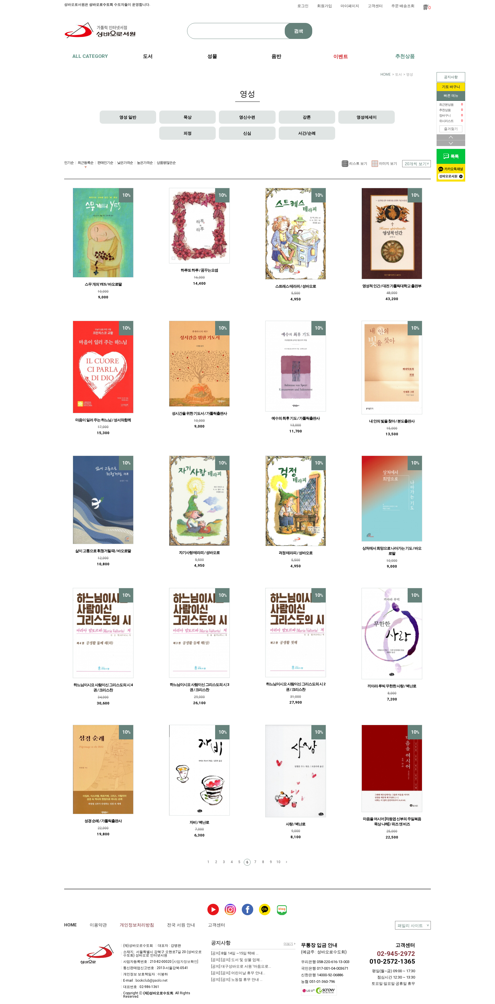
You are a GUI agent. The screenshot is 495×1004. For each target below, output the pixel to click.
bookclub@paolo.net (151, 981)
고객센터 (375, 6)
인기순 (69, 163)
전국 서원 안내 (181, 925)
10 (278, 862)
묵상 (188, 117)
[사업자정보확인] (185, 962)
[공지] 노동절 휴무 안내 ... (236, 979)
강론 (307, 117)
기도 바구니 (451, 87)
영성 (409, 74)
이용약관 (98, 925)
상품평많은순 (166, 163)
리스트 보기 (357, 163)
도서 (398, 74)
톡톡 (454, 156)
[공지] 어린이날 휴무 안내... (238, 973)
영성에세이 (367, 117)
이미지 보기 (387, 163)
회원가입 (324, 6)
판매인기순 (105, 163)
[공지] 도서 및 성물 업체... (236, 960)
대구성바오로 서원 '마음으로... (241, 966)
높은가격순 (145, 163)
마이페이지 (350, 6)
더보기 (288, 944)
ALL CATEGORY (90, 56)
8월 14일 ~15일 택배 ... (234, 953)
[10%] (103, 233)
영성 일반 (127, 117)
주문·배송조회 (403, 6)
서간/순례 (307, 133)
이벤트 (340, 56)
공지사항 (451, 77)
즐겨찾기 (451, 129)
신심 (247, 133)
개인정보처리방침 (137, 925)
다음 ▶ (286, 862)
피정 (188, 133)
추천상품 (405, 56)
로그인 (303, 6)
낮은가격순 (125, 163)
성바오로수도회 (101, 5)
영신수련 (247, 117)
